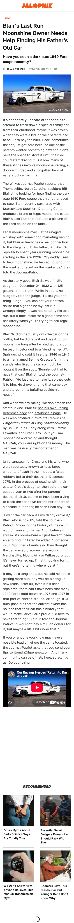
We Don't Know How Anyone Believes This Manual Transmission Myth (18, 892)
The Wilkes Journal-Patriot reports (30, 183)
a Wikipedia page (47, 413)
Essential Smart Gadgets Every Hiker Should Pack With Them (55, 836)
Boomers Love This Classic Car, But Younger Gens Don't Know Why (54, 892)
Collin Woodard (16, 69)
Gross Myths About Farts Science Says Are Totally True (17, 834)
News (7, 18)
